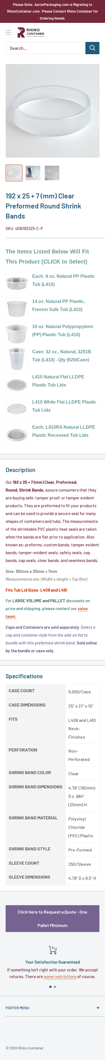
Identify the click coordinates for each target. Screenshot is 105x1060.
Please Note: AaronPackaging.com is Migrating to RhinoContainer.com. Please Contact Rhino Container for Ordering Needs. (52, 11)
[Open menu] (8, 32)
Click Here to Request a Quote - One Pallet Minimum (52, 918)
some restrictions (60, 976)
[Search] (92, 48)
